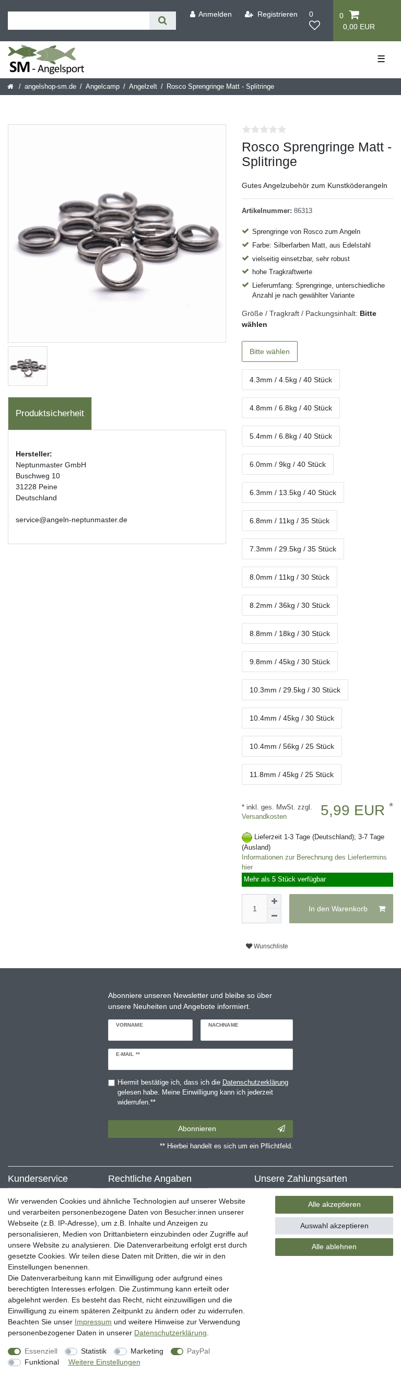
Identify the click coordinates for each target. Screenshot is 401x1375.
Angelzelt (143, 86)
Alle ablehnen (334, 1246)
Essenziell (41, 1351)
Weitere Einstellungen (104, 1362)
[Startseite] (11, 86)
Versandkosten (264, 816)
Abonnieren (197, 1128)
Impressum (93, 1322)
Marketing (147, 1351)
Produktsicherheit (50, 413)
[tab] (50, 413)
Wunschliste (270, 946)
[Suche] (162, 20)
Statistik (94, 1351)
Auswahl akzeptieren (334, 1225)
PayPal (198, 1351)
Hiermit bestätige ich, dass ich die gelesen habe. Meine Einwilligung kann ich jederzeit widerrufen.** (202, 1092)
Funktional (42, 1362)
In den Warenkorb (338, 908)
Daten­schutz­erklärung (170, 1333)
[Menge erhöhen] (274, 901)
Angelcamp (103, 86)
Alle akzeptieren (334, 1204)
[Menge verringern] (274, 916)
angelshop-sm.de (50, 86)
